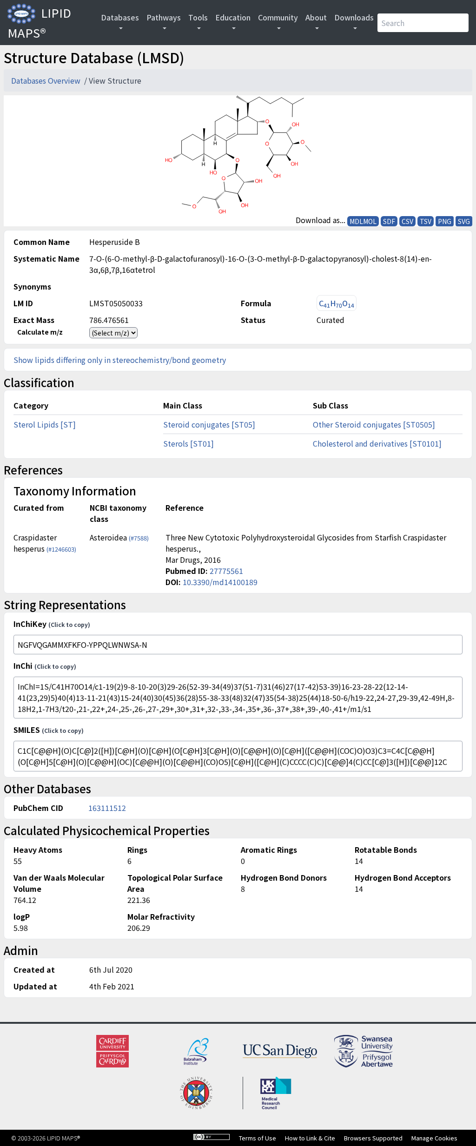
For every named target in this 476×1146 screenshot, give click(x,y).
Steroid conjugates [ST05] (209, 424)
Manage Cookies (434, 1137)
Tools (198, 17)
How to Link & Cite (310, 1137)
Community (278, 17)
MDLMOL (363, 221)
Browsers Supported (373, 1137)
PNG (444, 221)
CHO (336, 303)
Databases (120, 17)
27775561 (226, 570)
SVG (464, 221)
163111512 (107, 807)
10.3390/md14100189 (220, 581)
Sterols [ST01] (188, 443)
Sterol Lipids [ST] (44, 424)
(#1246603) (61, 549)
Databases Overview (46, 80)
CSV (407, 221)
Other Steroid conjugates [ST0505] (374, 424)
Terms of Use (257, 1137)
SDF (389, 221)
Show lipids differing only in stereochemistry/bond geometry (119, 359)
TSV (425, 221)
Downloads (354, 17)
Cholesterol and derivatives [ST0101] (377, 443)
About (316, 17)
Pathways (163, 17)
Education (233, 17)
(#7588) (139, 537)
